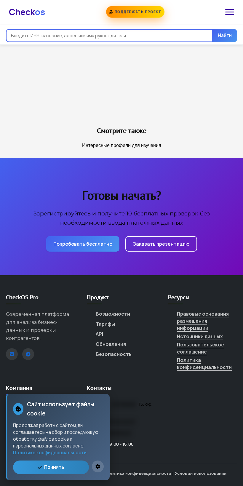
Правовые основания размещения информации (203, 321)
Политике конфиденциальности (50, 453)
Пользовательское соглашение (200, 348)
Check (27, 12)
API (99, 334)
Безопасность (114, 354)
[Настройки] (98, 466)
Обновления (111, 344)
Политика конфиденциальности (204, 363)
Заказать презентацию (161, 244)
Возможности (113, 314)
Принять (54, 467)
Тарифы (105, 324)
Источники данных (200, 336)
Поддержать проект (137, 11)
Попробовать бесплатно (82, 244)
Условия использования (200, 473)
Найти (225, 35)
